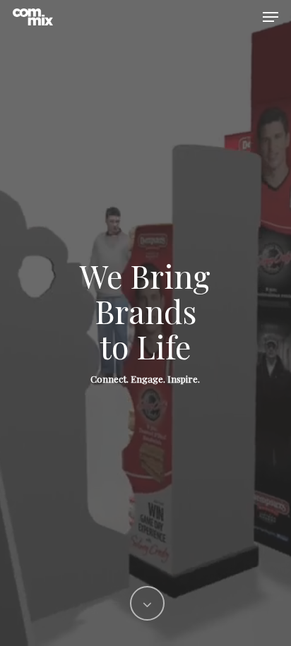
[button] (270, 17)
